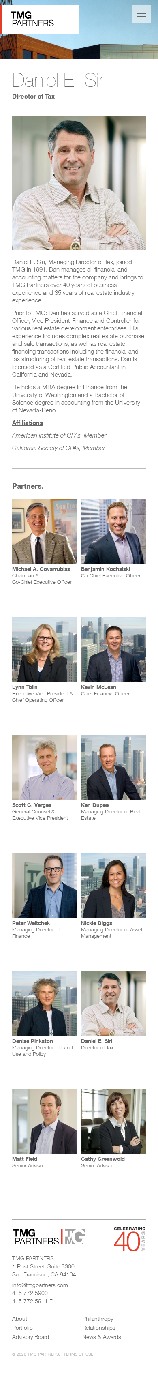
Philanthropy (97, 1318)
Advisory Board (30, 1336)
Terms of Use (78, 1353)
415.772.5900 (30, 1292)
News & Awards (101, 1336)
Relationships (98, 1327)
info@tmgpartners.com (40, 1284)
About (19, 1318)
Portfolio (22, 1327)
